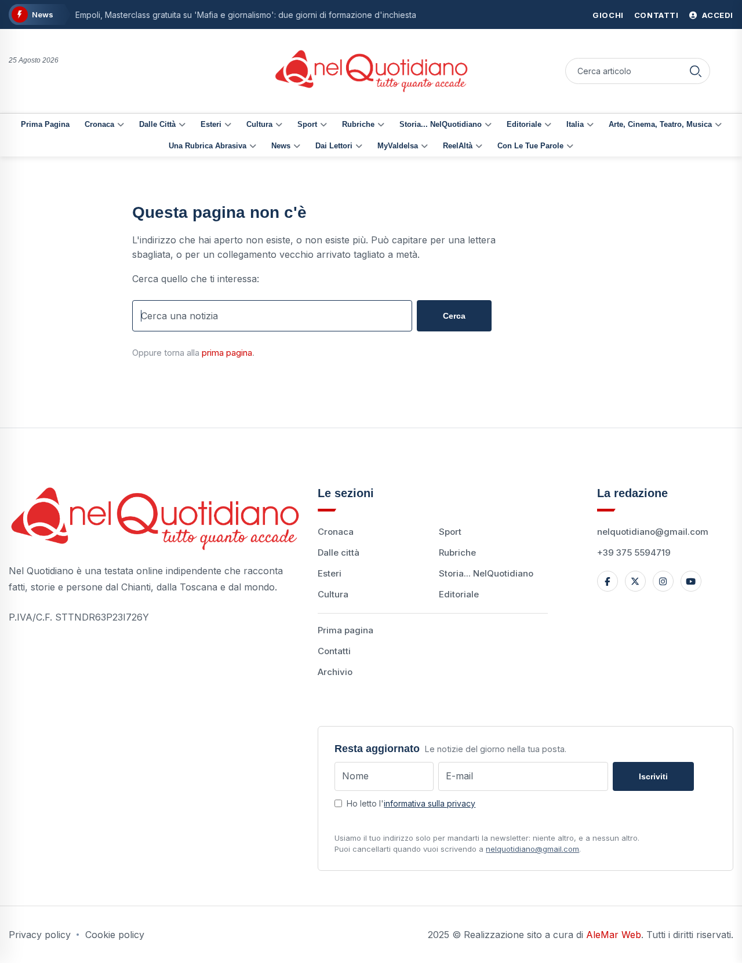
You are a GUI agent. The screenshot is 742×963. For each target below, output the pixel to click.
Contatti (656, 15)
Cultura (259, 124)
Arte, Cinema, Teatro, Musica (660, 124)
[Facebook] (607, 581)
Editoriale (524, 124)
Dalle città (157, 124)
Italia (575, 124)
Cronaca (99, 124)
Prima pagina (45, 124)
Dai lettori (333, 145)
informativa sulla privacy (429, 803)
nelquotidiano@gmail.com (652, 531)
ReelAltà (457, 145)
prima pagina (227, 352)
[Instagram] (663, 581)
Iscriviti (653, 776)
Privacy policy (40, 934)
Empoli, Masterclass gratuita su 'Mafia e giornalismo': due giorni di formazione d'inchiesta (245, 15)
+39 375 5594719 (634, 552)
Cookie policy (114, 934)
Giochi (608, 15)
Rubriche (358, 124)
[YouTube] (691, 581)
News (280, 145)
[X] (635, 581)
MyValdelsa (397, 145)
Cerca (454, 315)
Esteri (211, 124)
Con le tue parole (530, 145)
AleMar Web (613, 934)
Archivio (335, 671)
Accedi (716, 15)
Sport (307, 124)
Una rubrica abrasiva (207, 145)
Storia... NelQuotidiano (440, 124)
